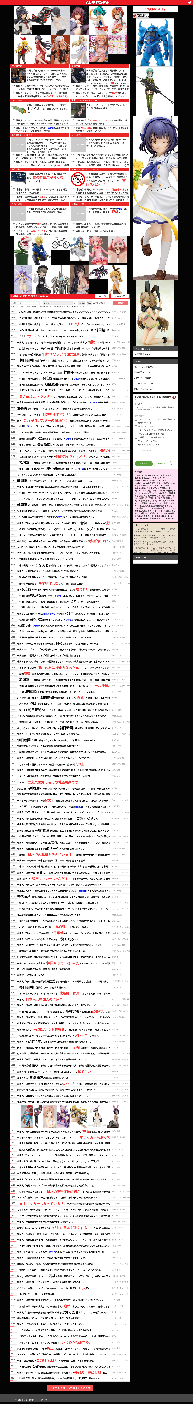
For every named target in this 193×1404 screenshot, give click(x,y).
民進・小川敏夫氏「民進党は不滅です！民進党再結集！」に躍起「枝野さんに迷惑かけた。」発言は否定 (72, 1047)
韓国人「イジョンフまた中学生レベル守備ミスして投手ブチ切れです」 (51, 1324)
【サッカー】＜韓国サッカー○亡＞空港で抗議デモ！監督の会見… (51, 764)
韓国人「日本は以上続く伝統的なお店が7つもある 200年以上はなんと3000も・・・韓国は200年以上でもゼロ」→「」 (42, 158)
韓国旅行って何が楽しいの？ (31, 975)
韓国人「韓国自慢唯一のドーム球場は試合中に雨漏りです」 (45, 1221)
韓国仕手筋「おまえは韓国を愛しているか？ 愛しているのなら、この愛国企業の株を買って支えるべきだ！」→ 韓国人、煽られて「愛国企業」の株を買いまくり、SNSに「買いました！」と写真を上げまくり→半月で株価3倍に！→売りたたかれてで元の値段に (107, 80)
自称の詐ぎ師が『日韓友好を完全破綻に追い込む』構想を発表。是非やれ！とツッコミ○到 (72, 589)
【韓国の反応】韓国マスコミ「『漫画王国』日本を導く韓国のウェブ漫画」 (53, 577)
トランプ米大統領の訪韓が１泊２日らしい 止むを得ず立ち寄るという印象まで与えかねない (61, 715)
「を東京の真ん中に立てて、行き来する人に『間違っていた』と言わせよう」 (64, 625)
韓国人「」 (41, 999)
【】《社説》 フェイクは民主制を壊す (42, 987)
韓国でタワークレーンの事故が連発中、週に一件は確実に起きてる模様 (51, 860)
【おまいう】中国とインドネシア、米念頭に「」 (54, 1342)
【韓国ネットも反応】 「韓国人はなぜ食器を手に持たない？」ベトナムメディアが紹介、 (59, 1269)
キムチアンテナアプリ (144, 383)
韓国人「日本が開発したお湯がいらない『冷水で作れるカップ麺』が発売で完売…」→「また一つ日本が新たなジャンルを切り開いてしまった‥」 (42, 89)
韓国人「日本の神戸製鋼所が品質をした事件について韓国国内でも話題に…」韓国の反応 (62, 981)
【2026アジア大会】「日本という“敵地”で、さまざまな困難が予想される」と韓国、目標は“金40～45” (66, 1336)
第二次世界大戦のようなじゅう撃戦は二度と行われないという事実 (49, 914)
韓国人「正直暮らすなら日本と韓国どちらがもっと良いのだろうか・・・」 (53, 1095)
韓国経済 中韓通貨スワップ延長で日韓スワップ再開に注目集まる (49, 655)
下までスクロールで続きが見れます (70, 1388)
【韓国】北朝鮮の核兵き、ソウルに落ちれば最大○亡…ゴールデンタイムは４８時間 (65, 323)
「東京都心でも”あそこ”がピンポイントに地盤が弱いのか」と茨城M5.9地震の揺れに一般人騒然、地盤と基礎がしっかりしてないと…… (102, 158)
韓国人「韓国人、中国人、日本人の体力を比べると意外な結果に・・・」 (52, 1059)
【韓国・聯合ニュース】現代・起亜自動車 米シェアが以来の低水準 (58, 601)
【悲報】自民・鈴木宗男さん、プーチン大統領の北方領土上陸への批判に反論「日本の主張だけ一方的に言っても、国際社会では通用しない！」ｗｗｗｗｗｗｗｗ (102, 199)
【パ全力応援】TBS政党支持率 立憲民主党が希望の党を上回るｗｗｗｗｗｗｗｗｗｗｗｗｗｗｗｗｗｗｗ (67, 311)
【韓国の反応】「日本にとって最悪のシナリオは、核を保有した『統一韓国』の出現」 (58, 721)
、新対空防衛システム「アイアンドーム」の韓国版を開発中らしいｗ (55, 480)
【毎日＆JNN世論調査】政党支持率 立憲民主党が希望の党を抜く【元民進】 (54, 776)
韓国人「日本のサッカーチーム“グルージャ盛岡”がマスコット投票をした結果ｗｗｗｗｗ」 (60, 884)
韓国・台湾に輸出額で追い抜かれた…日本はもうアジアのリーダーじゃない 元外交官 (58, 1161)
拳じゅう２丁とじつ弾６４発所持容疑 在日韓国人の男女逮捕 (46, 474)
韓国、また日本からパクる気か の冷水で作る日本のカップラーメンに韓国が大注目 (60, 1251)
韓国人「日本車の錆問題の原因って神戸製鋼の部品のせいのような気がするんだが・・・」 (60, 1005)
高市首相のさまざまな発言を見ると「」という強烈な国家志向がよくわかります (72, 1227)
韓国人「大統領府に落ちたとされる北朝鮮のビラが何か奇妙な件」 (49, 571)
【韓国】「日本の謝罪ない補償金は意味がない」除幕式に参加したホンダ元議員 (63, 378)
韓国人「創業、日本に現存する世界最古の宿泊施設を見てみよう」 (54, 1041)
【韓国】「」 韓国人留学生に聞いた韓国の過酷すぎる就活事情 (70, 854)
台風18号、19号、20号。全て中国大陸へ (95, 231)
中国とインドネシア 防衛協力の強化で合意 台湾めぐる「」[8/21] (63, 1372)
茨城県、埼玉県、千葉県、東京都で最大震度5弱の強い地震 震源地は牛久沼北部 (55, 1263)
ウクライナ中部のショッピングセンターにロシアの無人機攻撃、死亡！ (54, 1288)
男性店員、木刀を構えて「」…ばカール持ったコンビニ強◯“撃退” (62, 414)
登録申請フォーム (142, 372)
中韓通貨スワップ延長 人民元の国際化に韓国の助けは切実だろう (49, 745)
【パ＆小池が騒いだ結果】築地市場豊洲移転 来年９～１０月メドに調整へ (53, 432)
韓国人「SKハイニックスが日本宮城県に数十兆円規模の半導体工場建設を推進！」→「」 (42, 96)
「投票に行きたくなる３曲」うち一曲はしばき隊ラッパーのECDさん (57, 739)
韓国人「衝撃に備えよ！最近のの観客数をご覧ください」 (51, 848)
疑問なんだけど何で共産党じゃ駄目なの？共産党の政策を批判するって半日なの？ (56, 1089)
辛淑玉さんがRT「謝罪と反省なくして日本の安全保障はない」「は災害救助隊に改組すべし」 (65, 890)
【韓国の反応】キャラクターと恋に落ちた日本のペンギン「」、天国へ (58, 1035)
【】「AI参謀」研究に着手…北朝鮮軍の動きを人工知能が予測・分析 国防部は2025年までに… (67, 462)
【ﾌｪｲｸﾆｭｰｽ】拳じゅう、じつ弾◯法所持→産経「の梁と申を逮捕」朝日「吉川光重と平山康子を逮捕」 (70, 372)
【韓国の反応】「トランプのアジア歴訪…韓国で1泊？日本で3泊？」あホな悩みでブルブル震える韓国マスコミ (70, 836)
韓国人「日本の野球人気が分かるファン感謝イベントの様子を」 (58, 818)
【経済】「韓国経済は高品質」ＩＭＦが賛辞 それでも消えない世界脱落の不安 (63, 528)
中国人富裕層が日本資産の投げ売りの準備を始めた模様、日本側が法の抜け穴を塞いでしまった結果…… (106, 142)
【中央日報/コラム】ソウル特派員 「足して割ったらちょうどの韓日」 (57, 444)
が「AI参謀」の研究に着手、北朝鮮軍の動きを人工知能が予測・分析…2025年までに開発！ (65, 504)
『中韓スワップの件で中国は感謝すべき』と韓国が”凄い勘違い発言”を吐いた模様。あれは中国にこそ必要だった (71, 866)
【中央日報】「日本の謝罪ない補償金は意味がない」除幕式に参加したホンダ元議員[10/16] (69, 468)
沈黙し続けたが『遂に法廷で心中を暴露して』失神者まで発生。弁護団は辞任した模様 (63, 788)
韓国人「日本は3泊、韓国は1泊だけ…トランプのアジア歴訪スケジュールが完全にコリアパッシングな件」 (68, 1017)
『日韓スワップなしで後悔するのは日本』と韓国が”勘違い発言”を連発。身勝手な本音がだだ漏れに (64, 631)
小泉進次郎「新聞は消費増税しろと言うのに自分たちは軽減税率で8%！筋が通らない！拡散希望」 (64, 824)
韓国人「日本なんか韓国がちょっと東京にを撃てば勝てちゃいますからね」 (47, 108)
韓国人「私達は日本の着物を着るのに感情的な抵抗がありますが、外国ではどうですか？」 (60, 486)
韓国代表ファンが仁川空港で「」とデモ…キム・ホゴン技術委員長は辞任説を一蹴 (72, 963)
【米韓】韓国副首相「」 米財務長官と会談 (50, 583)
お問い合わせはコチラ (144, 378)
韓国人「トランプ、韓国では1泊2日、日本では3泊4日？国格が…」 (49, 733)
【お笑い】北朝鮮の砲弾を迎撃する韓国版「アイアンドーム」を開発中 (56, 691)
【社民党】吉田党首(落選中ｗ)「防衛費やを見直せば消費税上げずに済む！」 (56, 516)
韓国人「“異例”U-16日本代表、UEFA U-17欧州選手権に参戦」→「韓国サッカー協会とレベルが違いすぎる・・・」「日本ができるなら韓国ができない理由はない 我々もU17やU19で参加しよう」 (47, 146)
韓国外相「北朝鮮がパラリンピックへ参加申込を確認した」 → (54, 1071)
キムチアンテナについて (145, 366)
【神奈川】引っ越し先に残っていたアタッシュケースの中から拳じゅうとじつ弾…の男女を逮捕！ (71, 330)
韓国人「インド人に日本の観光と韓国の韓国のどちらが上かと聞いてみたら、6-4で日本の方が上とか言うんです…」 (42, 123)
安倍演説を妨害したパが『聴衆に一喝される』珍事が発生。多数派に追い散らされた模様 (59, 510)
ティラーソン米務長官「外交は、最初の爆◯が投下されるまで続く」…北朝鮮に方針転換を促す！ (67, 800)
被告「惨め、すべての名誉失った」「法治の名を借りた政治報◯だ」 (55, 408)
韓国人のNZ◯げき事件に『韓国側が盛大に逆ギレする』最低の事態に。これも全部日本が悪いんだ (64, 366)
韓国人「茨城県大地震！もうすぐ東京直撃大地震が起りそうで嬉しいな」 (52, 1257)
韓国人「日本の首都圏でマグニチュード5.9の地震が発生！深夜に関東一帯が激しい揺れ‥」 (60, 1299)
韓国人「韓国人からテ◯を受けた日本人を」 (48, 938)
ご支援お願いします (155, 9)
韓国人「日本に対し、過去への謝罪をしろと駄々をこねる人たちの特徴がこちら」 (56, 757)
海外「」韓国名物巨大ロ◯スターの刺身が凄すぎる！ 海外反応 (70, 420)
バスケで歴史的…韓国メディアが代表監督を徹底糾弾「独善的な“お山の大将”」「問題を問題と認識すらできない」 (42, 227)
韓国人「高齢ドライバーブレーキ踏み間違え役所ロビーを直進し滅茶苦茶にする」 (56, 1185)
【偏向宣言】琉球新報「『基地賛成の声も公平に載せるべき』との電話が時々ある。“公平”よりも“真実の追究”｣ (70, 920)
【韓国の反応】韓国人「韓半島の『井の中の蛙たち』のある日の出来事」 (52, 950)
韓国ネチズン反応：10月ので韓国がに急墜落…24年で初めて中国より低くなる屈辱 (67, 613)
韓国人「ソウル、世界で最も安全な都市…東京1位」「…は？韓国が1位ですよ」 (58, 643)
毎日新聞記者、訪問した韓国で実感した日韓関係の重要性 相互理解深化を (53, 1173)
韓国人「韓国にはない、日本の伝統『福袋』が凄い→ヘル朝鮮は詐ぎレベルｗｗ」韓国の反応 (65, 842)
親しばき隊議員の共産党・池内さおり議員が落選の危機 (43, 969)
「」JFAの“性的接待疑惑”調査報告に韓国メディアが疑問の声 (68, 1203)
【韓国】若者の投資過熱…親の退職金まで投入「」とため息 (46, 178)
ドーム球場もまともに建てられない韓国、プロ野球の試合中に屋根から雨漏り (54, 1330)
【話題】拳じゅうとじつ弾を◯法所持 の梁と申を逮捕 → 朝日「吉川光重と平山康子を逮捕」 (68, 348)
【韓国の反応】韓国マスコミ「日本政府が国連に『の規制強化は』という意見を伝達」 (72, 1011)
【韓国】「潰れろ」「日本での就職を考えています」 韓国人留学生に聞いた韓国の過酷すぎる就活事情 (71, 426)
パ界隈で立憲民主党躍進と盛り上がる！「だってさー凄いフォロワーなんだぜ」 (55, 637)
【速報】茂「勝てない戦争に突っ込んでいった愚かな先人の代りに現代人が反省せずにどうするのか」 (69, 1149)
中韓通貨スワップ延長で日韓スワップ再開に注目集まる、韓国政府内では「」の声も (71, 541)
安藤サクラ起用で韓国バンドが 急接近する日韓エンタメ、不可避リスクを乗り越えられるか (65, 1348)
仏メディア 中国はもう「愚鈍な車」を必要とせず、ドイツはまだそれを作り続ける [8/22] (61, 1354)
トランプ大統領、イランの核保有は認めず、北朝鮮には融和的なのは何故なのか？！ (57, 1197)
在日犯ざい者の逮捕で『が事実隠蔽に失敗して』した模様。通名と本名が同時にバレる (68, 697)
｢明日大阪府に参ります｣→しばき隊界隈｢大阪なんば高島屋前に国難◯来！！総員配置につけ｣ (68, 896)
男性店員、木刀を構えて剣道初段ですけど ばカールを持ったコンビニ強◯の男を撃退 (58, 553)
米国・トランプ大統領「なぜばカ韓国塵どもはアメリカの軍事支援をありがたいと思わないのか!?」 (64, 661)
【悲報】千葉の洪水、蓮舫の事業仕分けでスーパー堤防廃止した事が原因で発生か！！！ (59, 1378)
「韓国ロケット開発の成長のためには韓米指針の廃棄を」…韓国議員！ (57, 902)
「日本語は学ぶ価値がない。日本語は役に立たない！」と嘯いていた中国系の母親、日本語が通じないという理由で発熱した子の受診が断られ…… (102, 165)
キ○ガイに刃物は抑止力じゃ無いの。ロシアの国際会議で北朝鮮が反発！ (51, 546)
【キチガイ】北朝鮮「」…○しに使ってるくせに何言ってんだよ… (70, 667)
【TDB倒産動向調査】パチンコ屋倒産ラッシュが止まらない (45, 559)
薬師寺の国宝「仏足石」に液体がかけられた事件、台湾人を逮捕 (48, 1318)
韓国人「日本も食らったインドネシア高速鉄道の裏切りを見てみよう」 (51, 1281)
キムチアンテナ (75, 2)
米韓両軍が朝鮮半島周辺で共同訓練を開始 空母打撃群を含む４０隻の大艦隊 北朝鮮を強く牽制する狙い (68, 794)
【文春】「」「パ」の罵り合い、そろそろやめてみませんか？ (50, 336)
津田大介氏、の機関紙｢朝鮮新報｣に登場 (43, 1077)
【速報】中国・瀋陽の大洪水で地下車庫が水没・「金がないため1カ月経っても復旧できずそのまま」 (68, 1306)
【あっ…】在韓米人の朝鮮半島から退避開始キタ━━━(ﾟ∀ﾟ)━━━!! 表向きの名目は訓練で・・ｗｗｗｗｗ (69, 534)
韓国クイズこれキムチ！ (145, 389)
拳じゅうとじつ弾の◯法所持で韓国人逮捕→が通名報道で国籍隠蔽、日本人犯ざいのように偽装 (69, 727)
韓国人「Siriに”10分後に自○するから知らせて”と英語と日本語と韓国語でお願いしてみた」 (60, 944)
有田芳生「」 (49, 782)
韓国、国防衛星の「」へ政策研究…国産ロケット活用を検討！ (56, 1360)
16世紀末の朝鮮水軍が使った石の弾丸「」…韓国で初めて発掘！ (53, 926)
